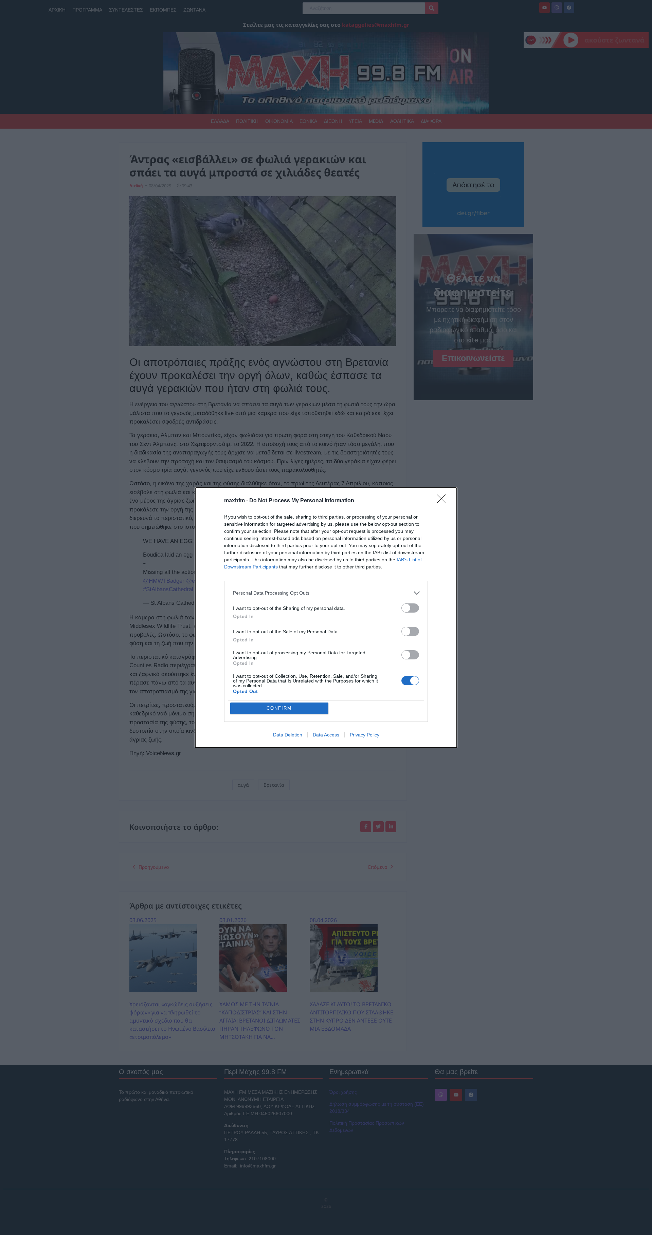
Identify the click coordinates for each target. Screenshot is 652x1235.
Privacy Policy (364, 734)
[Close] (443, 500)
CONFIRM (279, 708)
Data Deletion (287, 734)
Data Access (326, 734)
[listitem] (326, 593)
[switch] (410, 608)
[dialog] (326, 618)
